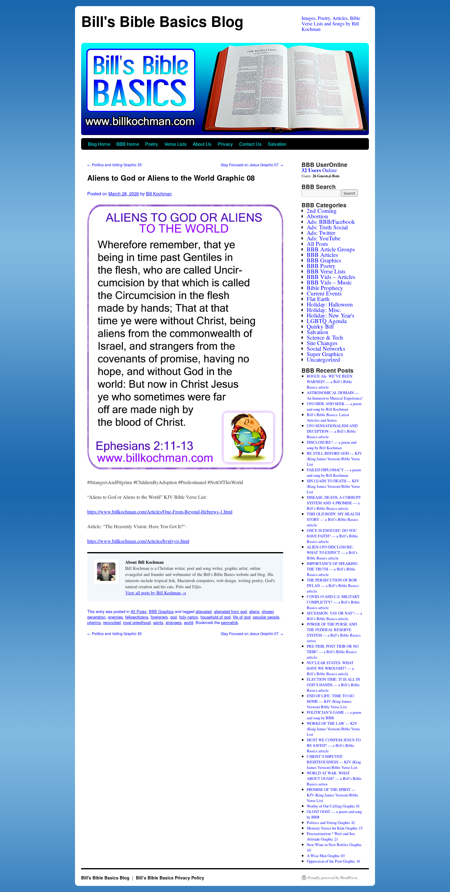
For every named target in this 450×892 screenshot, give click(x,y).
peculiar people (266, 617)
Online (319, 170)
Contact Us (250, 144)
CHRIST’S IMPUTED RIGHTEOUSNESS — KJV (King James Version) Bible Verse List (334, 762)
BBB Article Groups (331, 249)
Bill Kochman (159, 193)
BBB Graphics (161, 611)
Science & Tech (325, 337)
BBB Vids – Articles (331, 276)
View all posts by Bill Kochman (155, 593)
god (173, 617)
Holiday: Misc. (324, 310)
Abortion (317, 216)
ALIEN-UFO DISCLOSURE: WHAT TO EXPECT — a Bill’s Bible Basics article (332, 552)
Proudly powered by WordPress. (333, 877)
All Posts (138, 611)
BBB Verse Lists (326, 271)
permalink (229, 622)
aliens (254, 611)
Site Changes (322, 343)
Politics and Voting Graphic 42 (331, 822)
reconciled (112, 622)
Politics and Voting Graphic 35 (114, 164)
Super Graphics (325, 354)
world (188, 622)
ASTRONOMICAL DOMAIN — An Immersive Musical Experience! (335, 395)
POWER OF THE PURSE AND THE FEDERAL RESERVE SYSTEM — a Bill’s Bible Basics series (334, 632)
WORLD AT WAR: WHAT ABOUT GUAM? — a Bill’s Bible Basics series (334, 778)
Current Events (324, 293)
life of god (241, 617)
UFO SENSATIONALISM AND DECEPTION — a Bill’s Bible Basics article (332, 431)
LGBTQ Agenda (327, 321)
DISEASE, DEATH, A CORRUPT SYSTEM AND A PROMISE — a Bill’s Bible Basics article (334, 503)
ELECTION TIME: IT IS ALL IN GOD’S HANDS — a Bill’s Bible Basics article (333, 684)
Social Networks (326, 348)
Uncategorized (323, 359)
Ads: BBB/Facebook (331, 221)
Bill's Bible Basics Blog (162, 21)
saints (158, 622)
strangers (174, 622)
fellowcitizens (136, 617)
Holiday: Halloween (330, 304)
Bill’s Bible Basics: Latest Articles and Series (328, 417)
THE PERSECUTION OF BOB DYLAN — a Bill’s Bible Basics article (333, 585)
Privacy (225, 144)
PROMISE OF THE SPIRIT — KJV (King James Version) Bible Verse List (332, 795)
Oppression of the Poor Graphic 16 (333, 861)
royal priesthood (137, 622)
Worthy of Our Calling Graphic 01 (333, 806)
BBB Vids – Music (329, 282)
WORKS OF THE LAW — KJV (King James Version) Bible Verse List (333, 729)
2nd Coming (322, 210)
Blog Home (99, 144)
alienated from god (230, 611)
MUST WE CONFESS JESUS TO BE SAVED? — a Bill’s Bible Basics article (334, 745)
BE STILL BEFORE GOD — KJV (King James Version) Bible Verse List (334, 458)
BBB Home (127, 144)
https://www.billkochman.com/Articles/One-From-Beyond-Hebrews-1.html (159, 511)
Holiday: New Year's (330, 315)
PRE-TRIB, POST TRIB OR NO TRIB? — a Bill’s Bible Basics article (332, 651)
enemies (115, 617)
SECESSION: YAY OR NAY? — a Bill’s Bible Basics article (334, 615)
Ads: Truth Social (327, 227)
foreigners (159, 617)
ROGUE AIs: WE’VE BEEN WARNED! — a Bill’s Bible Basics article (329, 381)
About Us (202, 144)
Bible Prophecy (325, 288)
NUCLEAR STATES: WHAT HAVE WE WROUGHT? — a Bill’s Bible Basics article (330, 668)
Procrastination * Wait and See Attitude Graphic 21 (331, 836)
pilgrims (94, 622)
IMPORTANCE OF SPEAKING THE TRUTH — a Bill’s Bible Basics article (332, 569)
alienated (204, 611)
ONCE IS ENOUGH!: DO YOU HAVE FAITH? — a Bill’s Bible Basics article (332, 536)
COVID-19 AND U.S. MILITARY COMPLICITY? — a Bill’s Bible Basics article (333, 602)
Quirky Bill (320, 326)
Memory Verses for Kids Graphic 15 (334, 828)
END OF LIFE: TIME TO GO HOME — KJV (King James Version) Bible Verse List (330, 701)
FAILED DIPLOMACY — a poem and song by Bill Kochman (334, 472)
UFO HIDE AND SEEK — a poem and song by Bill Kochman (334, 406)
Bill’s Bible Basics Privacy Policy (170, 878)
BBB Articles (322, 254)
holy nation (188, 617)
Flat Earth (318, 299)
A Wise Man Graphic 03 (326, 855)
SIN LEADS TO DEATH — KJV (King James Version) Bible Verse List (333, 486)
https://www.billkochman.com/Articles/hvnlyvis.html (138, 541)
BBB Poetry (321, 265)
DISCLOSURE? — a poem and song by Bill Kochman (331, 444)
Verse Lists (175, 144)
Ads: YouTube (323, 238)
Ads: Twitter (321, 232)
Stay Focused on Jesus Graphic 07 (252, 164)
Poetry (151, 144)
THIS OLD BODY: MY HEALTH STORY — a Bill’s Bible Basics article (333, 519)
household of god (216, 617)
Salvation (277, 144)
